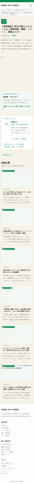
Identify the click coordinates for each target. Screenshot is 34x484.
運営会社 (3, 454)
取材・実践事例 (5, 433)
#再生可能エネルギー (7, 155)
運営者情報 (7, 147)
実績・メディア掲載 (17, 147)
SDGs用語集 (4, 428)
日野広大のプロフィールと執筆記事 (14, 144)
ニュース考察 (5, 430)
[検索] (32, 1)
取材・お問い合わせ (7, 463)
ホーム (3, 10)
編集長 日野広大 (6, 447)
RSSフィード (5, 473)
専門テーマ (10, 10)
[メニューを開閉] (31, 5)
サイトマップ (5, 471)
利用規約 (3, 466)
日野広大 (14, 122)
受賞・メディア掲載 (7, 452)
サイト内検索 (5, 435)
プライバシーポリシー (7, 468)
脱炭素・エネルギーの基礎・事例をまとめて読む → (16, 107)
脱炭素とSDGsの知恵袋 (9, 409)
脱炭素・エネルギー (21, 10)
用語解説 (14, 35)
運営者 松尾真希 (6, 449)
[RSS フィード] (29, 1)
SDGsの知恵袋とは (6, 444)
